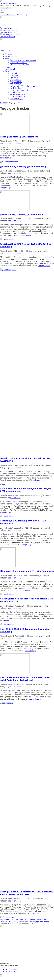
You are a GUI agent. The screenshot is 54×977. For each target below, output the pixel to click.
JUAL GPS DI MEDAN (18, 63)
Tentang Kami (11, 56)
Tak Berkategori (16, 98)
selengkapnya (5, 158)
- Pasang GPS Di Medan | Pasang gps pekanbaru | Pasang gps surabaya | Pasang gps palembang (24, 920)
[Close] (1, 975)
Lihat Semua (5, 50)
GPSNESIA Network (8, 3)
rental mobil (20, 96)
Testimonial (10, 69)
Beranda (8, 54)
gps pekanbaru (16, 82)
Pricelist (8, 67)
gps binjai (14, 75)
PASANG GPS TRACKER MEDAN (23, 60)
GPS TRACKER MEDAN (19, 65)
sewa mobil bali (21, 90)
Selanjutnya (9, 917)
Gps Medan (14, 77)
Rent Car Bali (15, 88)
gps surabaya (15, 84)
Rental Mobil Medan (18, 94)
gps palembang (16, 79)
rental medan (15, 92)
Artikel (7, 71)
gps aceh (13, 73)
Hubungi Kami (6, 8)
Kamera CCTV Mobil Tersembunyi (24, 86)
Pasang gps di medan (13, 58)
